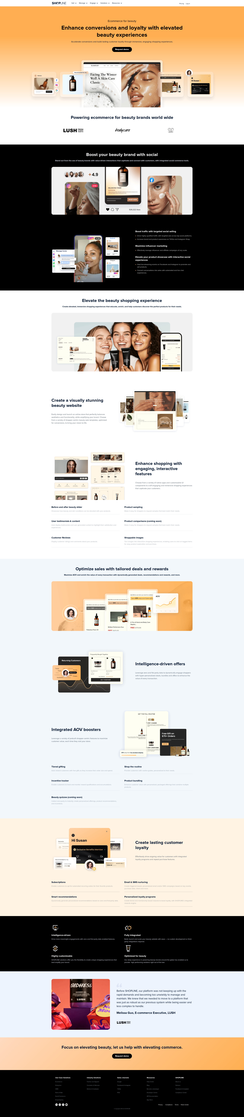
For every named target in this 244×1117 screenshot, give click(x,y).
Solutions (103, 3)
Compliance (169, 1104)
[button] (74, 3)
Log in (188, 3)
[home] (59, 3)
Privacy (161, 1104)
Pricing (181, 3)
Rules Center (185, 1104)
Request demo (122, 49)
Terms (177, 1104)
